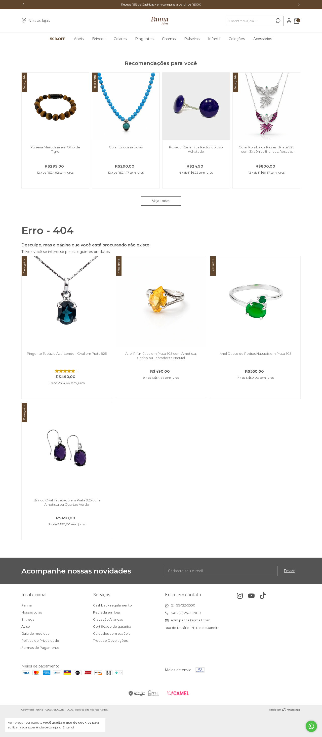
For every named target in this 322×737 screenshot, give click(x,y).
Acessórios (262, 39)
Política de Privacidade (40, 640)
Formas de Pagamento (40, 648)
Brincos (98, 39)
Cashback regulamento (112, 605)
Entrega (27, 619)
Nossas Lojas (31, 612)
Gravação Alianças (108, 619)
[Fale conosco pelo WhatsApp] (311, 726)
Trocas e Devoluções (110, 640)
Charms (169, 39)
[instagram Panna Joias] (239, 595)
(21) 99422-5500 (182, 605)
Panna (26, 605)
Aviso (25, 626)
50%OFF (57, 39)
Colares (120, 39)
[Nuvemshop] (285, 710)
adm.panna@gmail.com (190, 620)
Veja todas (161, 201)
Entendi (68, 727)
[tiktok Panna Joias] (262, 595)
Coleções (237, 39)
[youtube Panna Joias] (251, 595)
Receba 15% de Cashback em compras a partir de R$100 (161, 4)
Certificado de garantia (112, 626)
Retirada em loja (106, 612)
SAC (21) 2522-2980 (185, 613)
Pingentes (144, 39)
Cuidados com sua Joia (112, 633)
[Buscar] (277, 21)
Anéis (79, 39)
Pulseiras (191, 39)
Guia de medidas (35, 633)
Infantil (214, 39)
